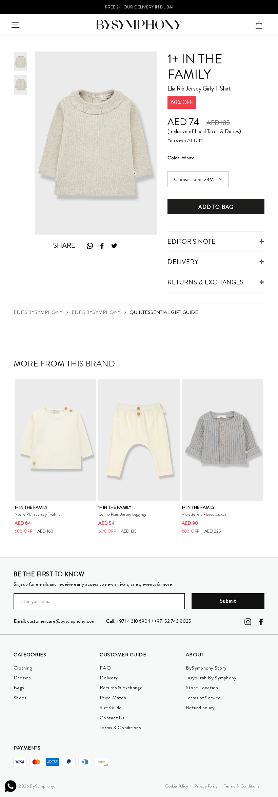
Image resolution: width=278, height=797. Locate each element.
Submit (228, 601)
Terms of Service (203, 697)
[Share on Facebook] (102, 245)
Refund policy (200, 707)
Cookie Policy (176, 786)
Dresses (22, 677)
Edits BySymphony (38, 312)
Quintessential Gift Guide (164, 312)
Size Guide (111, 707)
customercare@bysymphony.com (55, 621)
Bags (19, 687)
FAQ (105, 668)
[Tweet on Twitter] (114, 245)
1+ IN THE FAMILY (194, 67)
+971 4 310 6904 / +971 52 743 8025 (148, 621)
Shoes (20, 697)
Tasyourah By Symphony (211, 677)
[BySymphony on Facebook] (261, 621)
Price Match (113, 697)
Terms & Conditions (120, 727)
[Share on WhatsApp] (89, 245)
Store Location (202, 687)
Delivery (109, 677)
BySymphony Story (206, 668)
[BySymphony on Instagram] (247, 621)
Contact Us (112, 717)
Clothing (23, 668)
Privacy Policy (206, 786)
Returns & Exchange (121, 687)
